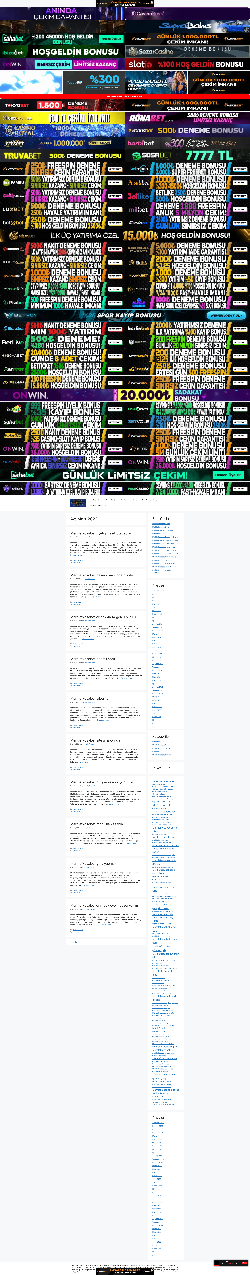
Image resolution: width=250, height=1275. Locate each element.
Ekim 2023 (156, 657)
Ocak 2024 (156, 647)
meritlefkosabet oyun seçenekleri (162, 1010)
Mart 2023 (156, 680)
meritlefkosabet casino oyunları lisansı (161, 882)
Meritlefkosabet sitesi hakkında (95, 740)
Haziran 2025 (157, 601)
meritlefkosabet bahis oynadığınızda (161, 822)
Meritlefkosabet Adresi (161, 524)
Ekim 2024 (156, 617)
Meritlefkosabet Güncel (162, 933)
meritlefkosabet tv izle (159, 1055)
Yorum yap (76, 562)
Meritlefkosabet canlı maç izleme (163, 872)
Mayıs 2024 (157, 634)
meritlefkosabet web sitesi (160, 1061)
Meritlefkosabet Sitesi (162, 1081)
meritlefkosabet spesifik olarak (160, 1041)
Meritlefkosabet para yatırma (164, 1013)
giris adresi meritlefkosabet (162, 789)
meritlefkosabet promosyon (160, 1023)
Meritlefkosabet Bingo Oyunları (164, 560)
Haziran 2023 (157, 670)
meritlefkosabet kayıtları (171, 968)
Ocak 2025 (156, 611)
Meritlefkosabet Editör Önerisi (164, 567)
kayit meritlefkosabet (161, 801)
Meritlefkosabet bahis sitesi (164, 829)
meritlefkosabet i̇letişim (158, 968)
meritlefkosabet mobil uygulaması (163, 1104)
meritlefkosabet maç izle (163, 985)
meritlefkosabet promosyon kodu (165, 1025)
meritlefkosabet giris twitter (163, 911)
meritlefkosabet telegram (165, 1046)
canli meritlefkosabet (158, 784)
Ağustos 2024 (157, 624)
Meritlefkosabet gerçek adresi (161, 906)
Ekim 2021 (156, 720)
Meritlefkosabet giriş (162, 914)
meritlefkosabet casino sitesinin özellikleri (162, 894)
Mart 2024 (156, 641)
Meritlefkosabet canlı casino (163, 850)
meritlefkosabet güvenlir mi (164, 960)
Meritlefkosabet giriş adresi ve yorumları (102, 782)
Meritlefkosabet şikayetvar (160, 1095)
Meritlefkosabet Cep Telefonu (163, 899)
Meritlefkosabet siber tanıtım (93, 698)
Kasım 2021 (156, 717)
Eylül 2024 (156, 621)
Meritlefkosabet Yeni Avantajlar (164, 557)
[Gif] (125, 235)
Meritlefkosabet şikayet (165, 1089)
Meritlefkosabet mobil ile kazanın (96, 824)
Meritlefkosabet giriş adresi (162, 919)
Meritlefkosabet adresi (165, 811)
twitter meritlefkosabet (169, 1099)
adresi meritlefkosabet (163, 781)
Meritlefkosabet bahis (160, 820)
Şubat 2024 (157, 644)
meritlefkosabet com (161, 901)
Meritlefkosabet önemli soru (92, 659)
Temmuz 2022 (158, 690)
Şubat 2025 (157, 607)
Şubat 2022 (157, 707)
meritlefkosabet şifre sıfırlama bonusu (161, 1087)
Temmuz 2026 (158, 591)
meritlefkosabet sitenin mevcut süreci (161, 1039)
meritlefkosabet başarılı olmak (159, 834)
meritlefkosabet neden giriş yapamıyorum (165, 1003)
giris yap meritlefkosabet (161, 796)
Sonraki (79, 942)
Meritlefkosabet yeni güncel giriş (164, 1076)
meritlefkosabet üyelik (161, 1084)
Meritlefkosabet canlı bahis (165, 845)
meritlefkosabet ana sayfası (162, 815)
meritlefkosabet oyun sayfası (161, 1008)
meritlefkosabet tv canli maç (163, 1053)
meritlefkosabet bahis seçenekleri (162, 824)
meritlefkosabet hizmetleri (160, 965)
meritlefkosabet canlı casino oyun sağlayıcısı (163, 857)
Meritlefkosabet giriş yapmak (93, 863)
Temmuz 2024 (158, 627)
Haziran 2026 (157, 594)
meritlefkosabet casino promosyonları (161, 884)
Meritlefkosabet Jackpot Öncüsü (165, 554)
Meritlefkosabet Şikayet (129, 500)
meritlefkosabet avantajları (160, 817)
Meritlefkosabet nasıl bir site (164, 998)
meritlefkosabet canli (160, 840)
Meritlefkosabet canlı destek (164, 862)
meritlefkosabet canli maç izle (161, 842)
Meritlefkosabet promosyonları (159, 1029)
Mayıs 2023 (157, 674)
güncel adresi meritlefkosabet (163, 799)
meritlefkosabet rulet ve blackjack (160, 1036)
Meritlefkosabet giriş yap (163, 929)
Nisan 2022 (156, 700)
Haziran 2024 (157, 631)
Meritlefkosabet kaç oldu (163, 973)
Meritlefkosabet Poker (159, 1018)
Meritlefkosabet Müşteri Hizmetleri (163, 993)
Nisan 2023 (156, 677)
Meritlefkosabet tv (162, 1049)
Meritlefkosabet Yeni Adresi (97, 506)
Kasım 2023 (157, 654)
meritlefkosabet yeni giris (160, 1071)
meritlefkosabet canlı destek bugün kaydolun (163, 867)
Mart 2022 (156, 703)
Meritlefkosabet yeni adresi (162, 1069)
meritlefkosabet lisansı (158, 983)
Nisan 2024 (156, 637)
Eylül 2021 (156, 723)
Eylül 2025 (156, 597)
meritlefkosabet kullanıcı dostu (161, 980)
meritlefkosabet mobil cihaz (159, 990)
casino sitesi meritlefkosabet (162, 786)
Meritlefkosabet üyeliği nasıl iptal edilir (100, 533)
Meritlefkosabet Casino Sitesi (164, 889)
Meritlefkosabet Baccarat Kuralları (165, 537)
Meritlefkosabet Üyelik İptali (163, 544)
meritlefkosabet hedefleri (158, 963)
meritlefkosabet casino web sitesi (164, 896)
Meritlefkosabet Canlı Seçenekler (165, 540)
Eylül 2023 (156, 660)
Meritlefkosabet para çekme (161, 1015)
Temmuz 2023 (158, 667)
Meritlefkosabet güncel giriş (161, 948)
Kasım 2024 (157, 614)
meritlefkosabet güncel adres (163, 936)
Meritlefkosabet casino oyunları (162, 878)
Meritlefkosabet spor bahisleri (163, 1044)
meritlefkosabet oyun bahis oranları (161, 1005)
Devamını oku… (76, 555)
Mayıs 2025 (156, 604)
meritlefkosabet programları (159, 1020)
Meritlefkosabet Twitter (149, 500)
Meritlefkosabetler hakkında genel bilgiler (103, 617)
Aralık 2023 (156, 650)
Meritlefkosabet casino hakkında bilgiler (102, 575)
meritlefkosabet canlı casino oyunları (163, 855)
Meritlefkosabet (93, 500)
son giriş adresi (156, 1099)
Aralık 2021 (156, 713)
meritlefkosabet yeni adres (161, 1066)
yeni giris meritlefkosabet (160, 1102)
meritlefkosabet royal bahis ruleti (160, 1034)
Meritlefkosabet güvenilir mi (165, 956)
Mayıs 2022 (156, 697)
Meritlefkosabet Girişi (161, 924)
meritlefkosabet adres (159, 808)
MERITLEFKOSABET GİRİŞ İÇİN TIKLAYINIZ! (125, 96)
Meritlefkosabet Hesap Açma (163, 563)
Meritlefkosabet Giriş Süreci (163, 530)
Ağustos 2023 (157, 664)
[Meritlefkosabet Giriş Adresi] (78, 503)
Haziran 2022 (157, 694)
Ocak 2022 (156, 710)
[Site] (62, 168)
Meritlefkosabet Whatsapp (160, 1064)
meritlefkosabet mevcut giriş (159, 988)
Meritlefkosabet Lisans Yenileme (165, 550)
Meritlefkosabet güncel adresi (165, 941)
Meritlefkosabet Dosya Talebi (163, 547)
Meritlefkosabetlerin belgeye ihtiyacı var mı (104, 905)
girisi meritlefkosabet (159, 791)
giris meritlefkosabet (159, 794)
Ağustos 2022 (157, 687)
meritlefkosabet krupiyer (158, 978)
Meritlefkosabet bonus (164, 837)
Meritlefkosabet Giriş (110, 500)
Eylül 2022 (156, 684)
